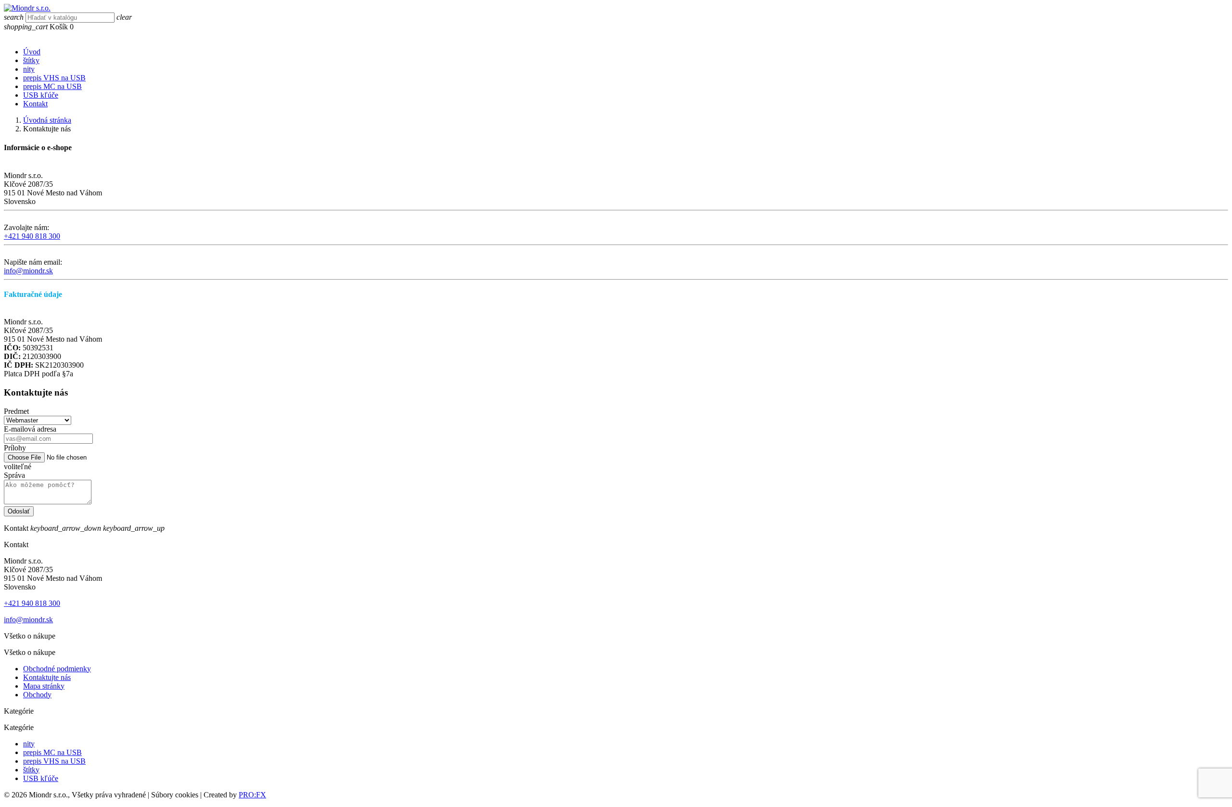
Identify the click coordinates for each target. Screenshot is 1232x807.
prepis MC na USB (52, 86)
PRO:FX (252, 795)
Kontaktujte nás (47, 677)
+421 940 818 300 (32, 236)
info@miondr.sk (28, 271)
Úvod (31, 52)
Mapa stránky (43, 686)
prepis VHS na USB (54, 78)
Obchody (37, 695)
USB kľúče (40, 95)
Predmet (16, 411)
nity (29, 69)
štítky (31, 60)
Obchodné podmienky (57, 669)
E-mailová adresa (30, 429)
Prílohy (15, 448)
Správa (14, 475)
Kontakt (35, 104)
